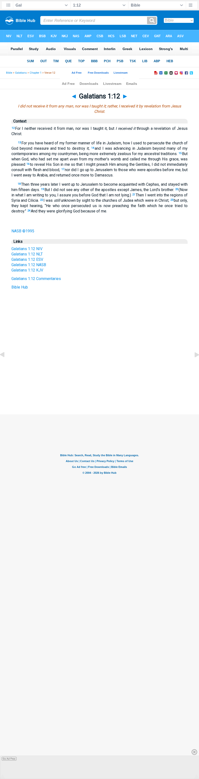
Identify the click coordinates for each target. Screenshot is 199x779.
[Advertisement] (99, 384)
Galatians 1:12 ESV (27, 259)
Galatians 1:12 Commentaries (36, 278)
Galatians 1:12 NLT (27, 254)
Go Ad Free (9, 758)
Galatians (21, 72)
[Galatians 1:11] (6, 365)
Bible (9, 72)
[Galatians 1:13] (193, 365)
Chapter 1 (35, 72)
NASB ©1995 (22, 231)
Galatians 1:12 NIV (26, 248)
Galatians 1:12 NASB (28, 265)
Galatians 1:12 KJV (27, 270)
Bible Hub (19, 287)
